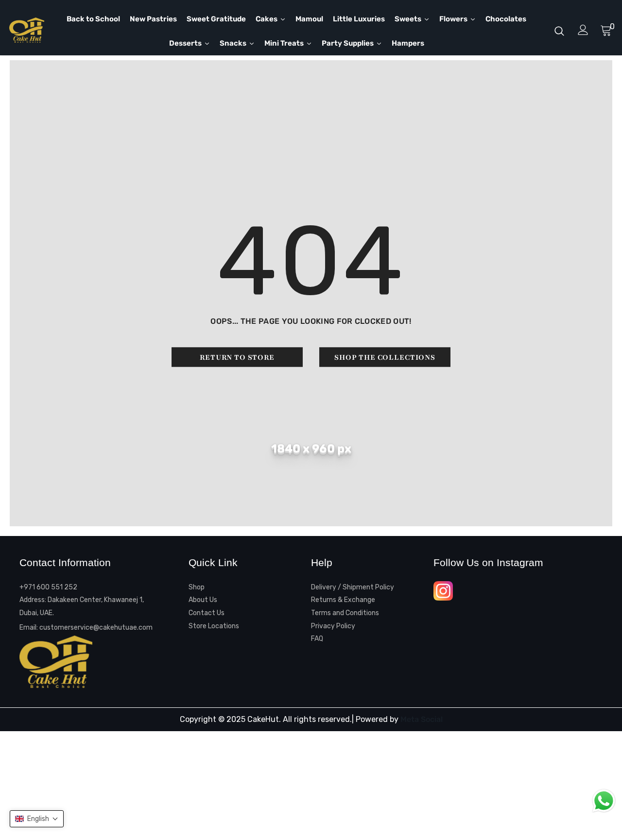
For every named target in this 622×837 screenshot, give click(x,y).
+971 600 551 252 (48, 587)
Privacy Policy (333, 626)
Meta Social (421, 719)
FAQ (317, 639)
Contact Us (207, 613)
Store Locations (214, 626)
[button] (36, 819)
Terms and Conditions (345, 613)
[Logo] (31, 30)
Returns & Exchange (343, 600)
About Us (203, 600)
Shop (197, 587)
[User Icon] (583, 29)
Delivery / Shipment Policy (352, 587)
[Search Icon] (559, 30)
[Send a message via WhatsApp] (603, 800)
